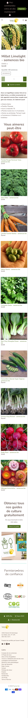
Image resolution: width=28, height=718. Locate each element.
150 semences (6, 73)
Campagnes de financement (9, 660)
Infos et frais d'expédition (9, 657)
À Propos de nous (7, 655)
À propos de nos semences (9, 653)
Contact (4, 668)
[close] (26, 9)
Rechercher (5, 674)
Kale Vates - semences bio (9, 198)
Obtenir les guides (14, 526)
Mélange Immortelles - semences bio (13, 488)
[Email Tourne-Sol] (2, 644)
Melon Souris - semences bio (10, 269)
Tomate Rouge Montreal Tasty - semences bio (11, 161)
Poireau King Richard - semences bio (13, 417)
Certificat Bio (5, 676)
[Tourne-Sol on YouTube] (9, 644)
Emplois (4, 672)
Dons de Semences (7, 664)
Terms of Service (6, 679)
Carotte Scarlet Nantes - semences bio (14, 233)
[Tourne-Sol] (14, 20)
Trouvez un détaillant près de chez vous (13, 659)
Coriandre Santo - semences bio (11, 305)
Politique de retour (7, 670)
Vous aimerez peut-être (14, 126)
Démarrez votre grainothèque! (10, 662)
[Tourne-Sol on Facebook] (5, 644)
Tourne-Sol (16, 686)
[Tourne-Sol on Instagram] (7, 644)
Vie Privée (4, 677)
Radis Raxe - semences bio (10, 452)
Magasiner (21, 9)
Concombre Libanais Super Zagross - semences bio (13, 380)
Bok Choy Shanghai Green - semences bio (14, 342)
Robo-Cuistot (5, 666)
